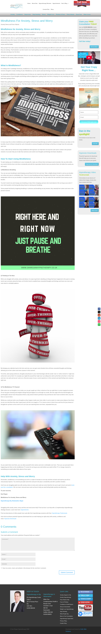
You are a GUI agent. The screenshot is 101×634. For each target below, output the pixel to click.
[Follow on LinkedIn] (99, 318)
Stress (44, 14)
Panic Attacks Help (64, 599)
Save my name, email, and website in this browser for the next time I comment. (24, 568)
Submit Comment (67, 572)
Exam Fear (79, 14)
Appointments (56, 3)
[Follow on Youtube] (99, 315)
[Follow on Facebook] (99, 309)
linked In (85, 599)
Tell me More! (94, 46)
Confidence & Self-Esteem (66, 604)
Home (29, 3)
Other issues (87, 14)
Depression (27, 14)
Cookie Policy (63, 623)
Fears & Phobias (64, 602)
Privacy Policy (63, 621)
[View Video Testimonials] (89, 202)
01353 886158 (82, 4)
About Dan (35, 3)
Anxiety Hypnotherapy (65, 597)
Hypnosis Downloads (10, 518)
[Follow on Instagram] (99, 321)
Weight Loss (50, 14)
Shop (52, 9)
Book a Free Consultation (66, 616)
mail (85, 603)
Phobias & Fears (60, 14)
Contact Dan (46, 9)
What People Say (64, 613)
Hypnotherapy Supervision (66, 618)
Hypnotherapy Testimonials (59, 513)
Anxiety (12, 14)
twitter (85, 595)
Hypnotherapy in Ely (34, 594)
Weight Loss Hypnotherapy (67, 609)
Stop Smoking (36, 14)
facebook (85, 592)
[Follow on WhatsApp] (99, 324)
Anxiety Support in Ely (65, 595)
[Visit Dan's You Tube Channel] (85, 606)
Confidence (19, 14)
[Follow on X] (99, 312)
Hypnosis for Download (92, 164)
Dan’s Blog (64, 3)
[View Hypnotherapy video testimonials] (89, 190)
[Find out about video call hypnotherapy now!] (85, 613)
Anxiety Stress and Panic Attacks (10, 24)
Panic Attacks (70, 14)
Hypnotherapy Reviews (45, 3)
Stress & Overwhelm (65, 606)
